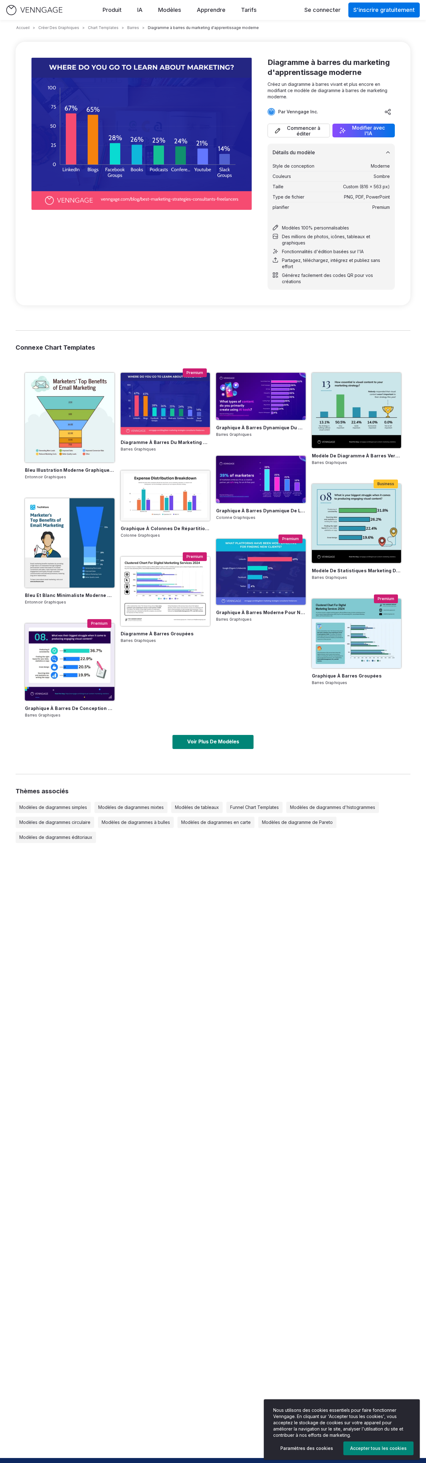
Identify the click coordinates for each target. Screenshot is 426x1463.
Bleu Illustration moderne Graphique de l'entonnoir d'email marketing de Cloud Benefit (69, 470)
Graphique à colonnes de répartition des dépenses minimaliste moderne (165, 528)
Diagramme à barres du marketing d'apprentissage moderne (165, 442)
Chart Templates (103, 27)
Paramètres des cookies (306, 1448)
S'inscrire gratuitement (384, 10)
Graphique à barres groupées (347, 675)
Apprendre (211, 10)
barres (133, 27)
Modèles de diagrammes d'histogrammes (332, 807)
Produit (112, 10)
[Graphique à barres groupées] (356, 633)
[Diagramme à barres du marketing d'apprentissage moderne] (165, 404)
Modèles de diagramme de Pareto (297, 822)
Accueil (23, 27)
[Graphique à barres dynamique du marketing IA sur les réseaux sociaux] (261, 396)
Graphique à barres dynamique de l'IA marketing (261, 510)
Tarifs (249, 10)
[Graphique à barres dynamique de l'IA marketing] (261, 479)
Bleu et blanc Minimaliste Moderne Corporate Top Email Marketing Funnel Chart (69, 595)
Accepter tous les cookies (378, 1448)
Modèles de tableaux (197, 807)
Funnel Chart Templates (254, 807)
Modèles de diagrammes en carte (216, 822)
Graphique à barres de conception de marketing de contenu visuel (69, 708)
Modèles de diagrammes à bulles (136, 822)
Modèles (169, 10)
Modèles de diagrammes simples (53, 807)
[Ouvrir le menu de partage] (388, 112)
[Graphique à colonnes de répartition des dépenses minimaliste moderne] (165, 495)
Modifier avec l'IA (368, 130)
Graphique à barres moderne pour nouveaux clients (261, 612)
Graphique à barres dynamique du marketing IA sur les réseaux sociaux (261, 427)
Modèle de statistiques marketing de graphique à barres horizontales (356, 570)
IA (140, 10)
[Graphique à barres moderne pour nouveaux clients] (261, 572)
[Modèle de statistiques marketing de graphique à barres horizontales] (356, 523)
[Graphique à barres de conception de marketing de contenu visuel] (69, 662)
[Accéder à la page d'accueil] (34, 10)
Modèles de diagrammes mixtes (131, 807)
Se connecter (322, 10)
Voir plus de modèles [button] (213, 741)
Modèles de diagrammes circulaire (54, 822)
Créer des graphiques (58, 27)
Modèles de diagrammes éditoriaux (55, 837)
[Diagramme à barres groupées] (165, 591)
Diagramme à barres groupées (157, 633)
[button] (299, 130)
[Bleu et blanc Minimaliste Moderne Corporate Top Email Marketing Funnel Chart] (69, 543)
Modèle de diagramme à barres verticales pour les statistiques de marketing (356, 455)
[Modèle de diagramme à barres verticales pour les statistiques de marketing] (356, 410)
